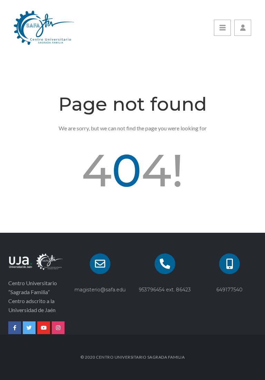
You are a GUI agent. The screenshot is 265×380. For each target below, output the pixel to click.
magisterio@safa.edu (100, 290)
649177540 (229, 290)
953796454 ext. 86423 (165, 290)
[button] (242, 28)
